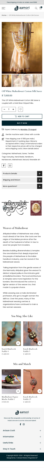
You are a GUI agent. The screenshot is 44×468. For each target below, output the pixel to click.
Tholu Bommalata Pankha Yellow (10, 349)
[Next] (39, 207)
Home (4, 15)
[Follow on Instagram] (24, 424)
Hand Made (19, 157)
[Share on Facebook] (4, 165)
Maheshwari (16, 153)
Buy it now (22, 123)
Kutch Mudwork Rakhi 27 (30, 397)
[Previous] (4, 207)
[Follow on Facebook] (20, 424)
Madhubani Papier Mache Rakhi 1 (10, 397)
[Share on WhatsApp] (10, 165)
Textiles (31, 153)
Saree (24, 153)
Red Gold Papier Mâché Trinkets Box (31, 349)
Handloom (29, 157)
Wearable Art (34, 159)
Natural (26, 159)
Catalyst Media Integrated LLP (26, 458)
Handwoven (6, 159)
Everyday (10, 157)
